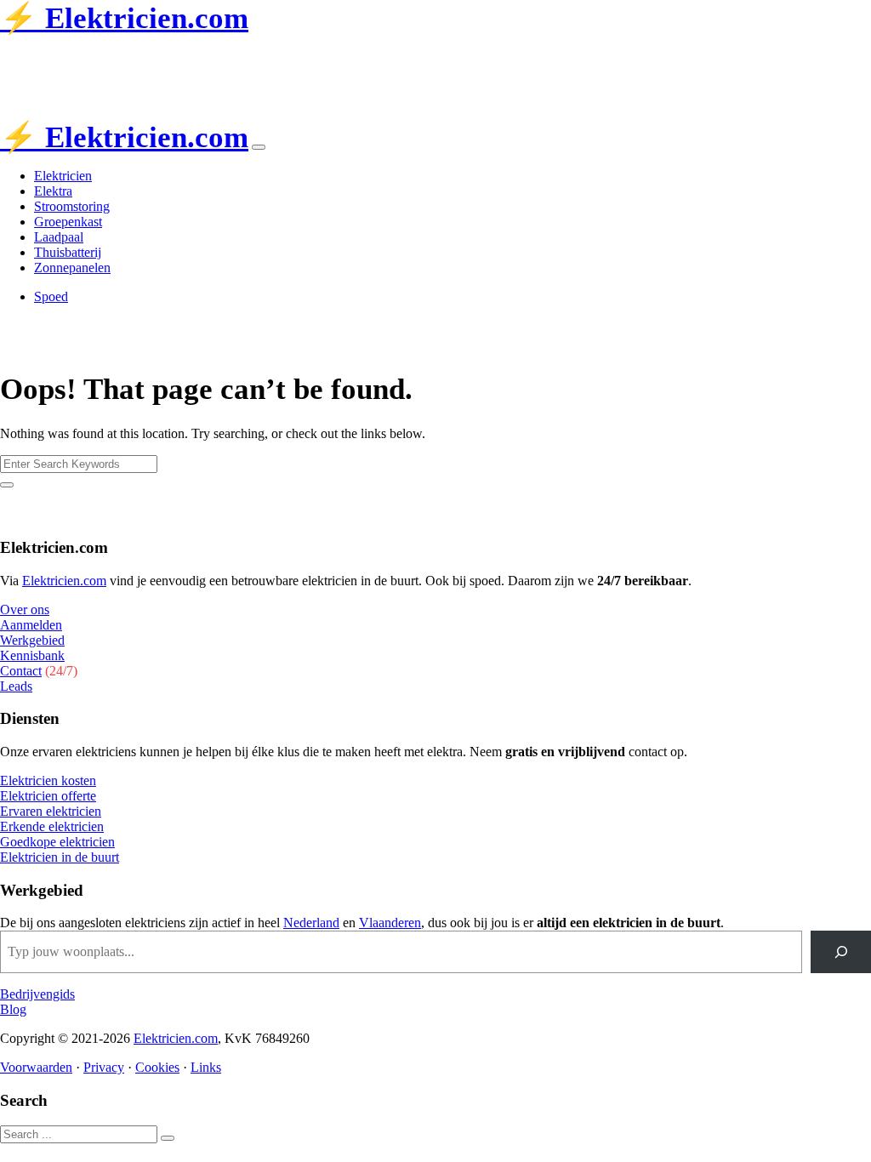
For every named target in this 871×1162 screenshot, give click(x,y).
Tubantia (122, 58)
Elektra (53, 191)
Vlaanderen (390, 922)
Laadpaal (58, 237)
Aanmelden (31, 625)
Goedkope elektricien (57, 841)
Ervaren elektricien (50, 811)
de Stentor (185, 58)
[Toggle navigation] (258, 147)
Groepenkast (68, 221)
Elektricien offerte (48, 796)
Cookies (157, 1067)
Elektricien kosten (48, 780)
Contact (21, 671)
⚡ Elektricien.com (124, 18)
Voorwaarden (36, 1067)
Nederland (311, 922)
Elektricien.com (64, 580)
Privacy (103, 1067)
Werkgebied (32, 640)
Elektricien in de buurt (59, 857)
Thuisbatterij (67, 252)
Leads (16, 686)
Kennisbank (32, 655)
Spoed (51, 296)
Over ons (24, 609)
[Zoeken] (841, 951)
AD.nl (252, 58)
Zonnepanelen (72, 267)
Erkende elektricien (52, 826)
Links (206, 1067)
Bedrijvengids (37, 994)
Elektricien (63, 175)
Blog (13, 1009)
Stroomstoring (72, 206)
